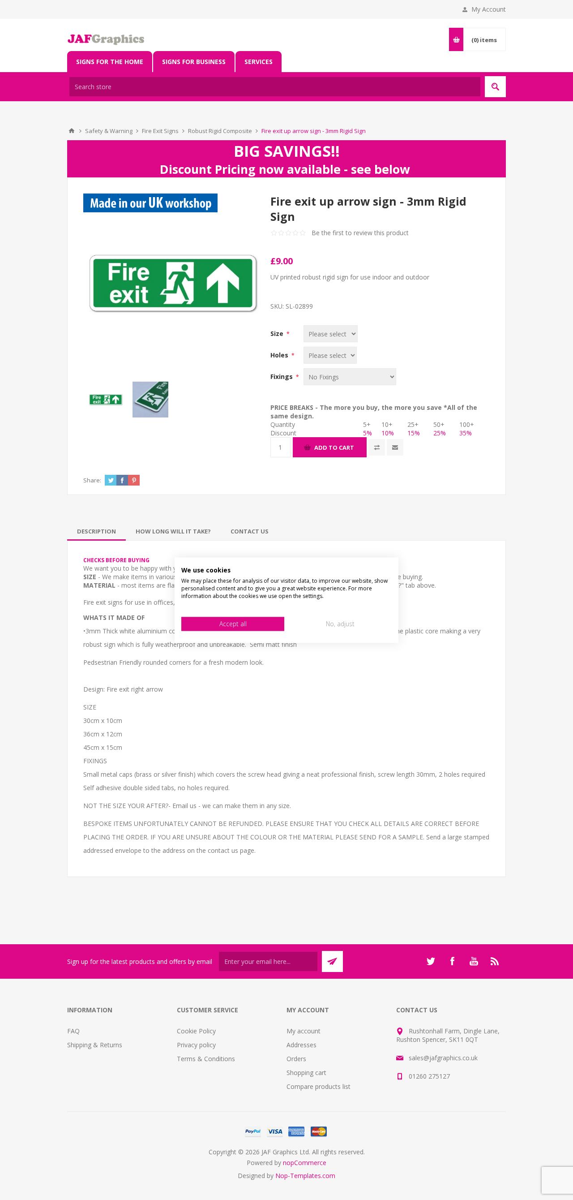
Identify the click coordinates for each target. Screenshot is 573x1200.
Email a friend (395, 447)
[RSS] (495, 961)
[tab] (96, 531)
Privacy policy (196, 1045)
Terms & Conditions (206, 1058)
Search (495, 86)
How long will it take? (173, 531)
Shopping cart (306, 1072)
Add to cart (334, 447)
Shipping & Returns (94, 1045)
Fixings (282, 376)
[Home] (71, 131)
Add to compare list (376, 447)
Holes (280, 355)
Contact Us (250, 531)
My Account (488, 9)
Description (96, 531)
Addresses (301, 1045)
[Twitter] (430, 961)
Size (277, 333)
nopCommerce (304, 1162)
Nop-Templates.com (305, 1175)
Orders (296, 1058)
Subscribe (332, 961)
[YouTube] (473, 961)
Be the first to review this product (360, 232)
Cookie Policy (196, 1031)
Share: (92, 480)
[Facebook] (452, 961)
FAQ (73, 1031)
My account (303, 1031)
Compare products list (318, 1086)
